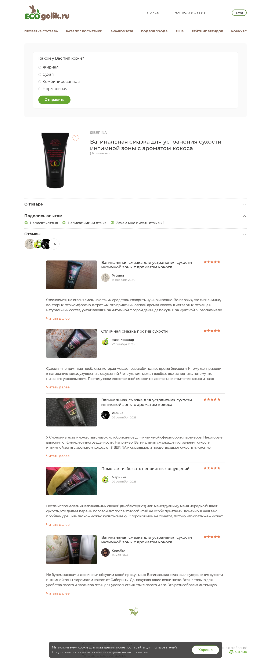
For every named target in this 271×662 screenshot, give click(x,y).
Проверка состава (41, 31)
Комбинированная (61, 81)
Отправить (54, 100)
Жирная (51, 67)
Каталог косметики (84, 31)
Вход (239, 12)
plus (180, 31)
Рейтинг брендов (207, 31)
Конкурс (239, 31)
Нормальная (55, 88)
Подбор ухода (154, 31)
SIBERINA (98, 133)
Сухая (48, 74)
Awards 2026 (122, 31)
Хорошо (205, 650)
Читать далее (58, 319)
